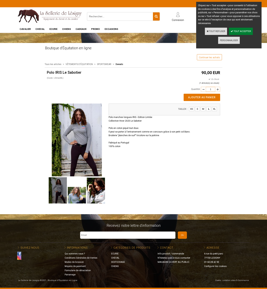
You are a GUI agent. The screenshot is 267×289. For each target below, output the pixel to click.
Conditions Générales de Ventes (81, 258)
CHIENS (66, 29)
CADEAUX (81, 29)
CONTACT (166, 247)
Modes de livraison (74, 262)
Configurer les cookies (215, 266)
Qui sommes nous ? (75, 253)
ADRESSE (213, 247)
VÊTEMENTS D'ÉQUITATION (79, 64)
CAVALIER (25, 29)
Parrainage (70, 274)
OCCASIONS (111, 29)
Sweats (119, 64)
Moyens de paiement (75, 266)
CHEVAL (40, 29)
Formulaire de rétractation (78, 270)
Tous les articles (53, 64)
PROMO (95, 29)
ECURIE (53, 29)
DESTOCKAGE (118, 262)
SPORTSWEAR (104, 64)
